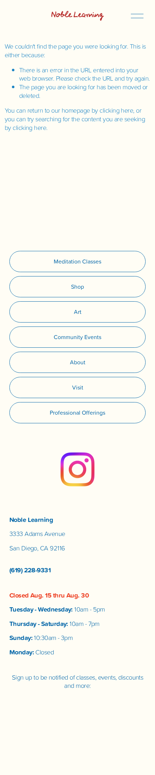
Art (77, 312)
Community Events (77, 337)
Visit (77, 387)
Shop (77, 286)
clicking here (116, 110)
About (77, 362)
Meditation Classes (77, 261)
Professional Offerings (77, 412)
